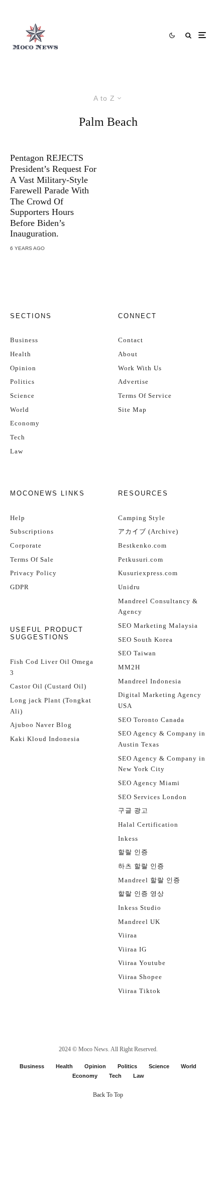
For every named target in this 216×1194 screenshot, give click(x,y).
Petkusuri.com (140, 559)
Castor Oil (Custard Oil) (48, 686)
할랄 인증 (133, 852)
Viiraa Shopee (140, 977)
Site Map (132, 409)
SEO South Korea (145, 639)
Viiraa (127, 935)
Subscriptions (32, 531)
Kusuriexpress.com (148, 573)
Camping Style (141, 518)
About (128, 354)
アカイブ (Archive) (148, 531)
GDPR (19, 587)
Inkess (128, 838)
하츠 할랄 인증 (141, 866)
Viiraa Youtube (142, 963)
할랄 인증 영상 (141, 893)
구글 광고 (133, 810)
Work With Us (140, 368)
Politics (22, 381)
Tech (17, 437)
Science (22, 395)
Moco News (93, 1049)
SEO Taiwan (137, 653)
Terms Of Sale (32, 559)
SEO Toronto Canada (151, 720)
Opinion (23, 368)
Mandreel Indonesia (149, 681)
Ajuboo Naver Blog (41, 725)
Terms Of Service (145, 395)
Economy (25, 423)
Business (24, 340)
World (19, 409)
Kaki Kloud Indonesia (45, 739)
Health (20, 354)
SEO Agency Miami (149, 783)
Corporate (26, 545)
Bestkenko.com (142, 545)
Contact (130, 340)
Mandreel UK (139, 921)
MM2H (129, 667)
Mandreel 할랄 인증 (149, 880)
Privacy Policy (33, 573)
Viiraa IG (132, 949)
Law (16, 451)
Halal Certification (148, 824)
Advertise (133, 381)
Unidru (129, 587)
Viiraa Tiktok (139, 991)
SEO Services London (152, 797)
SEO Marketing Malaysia (158, 625)
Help (17, 518)
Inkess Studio (139, 907)
